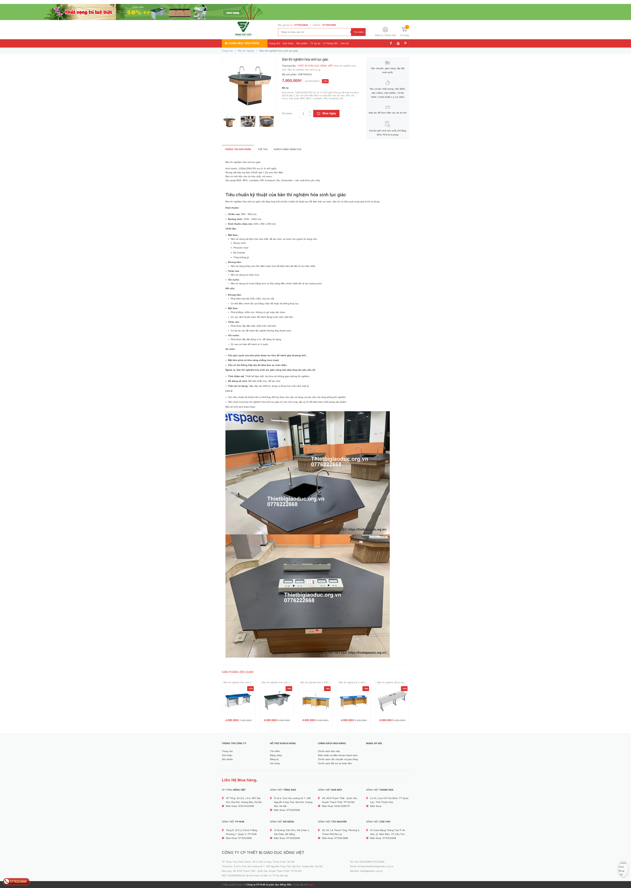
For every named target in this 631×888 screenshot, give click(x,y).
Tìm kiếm (275, 751)
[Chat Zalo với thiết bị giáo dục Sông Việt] (623, 868)
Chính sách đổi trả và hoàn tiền (335, 763)
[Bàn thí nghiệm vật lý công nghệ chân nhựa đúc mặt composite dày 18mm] (392, 701)
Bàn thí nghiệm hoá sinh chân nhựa (281, 682)
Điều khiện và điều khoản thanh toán (338, 755)
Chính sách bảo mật (329, 751)
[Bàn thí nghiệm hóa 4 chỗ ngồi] (315, 701)
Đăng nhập (390, 35)
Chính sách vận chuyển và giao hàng (338, 759)
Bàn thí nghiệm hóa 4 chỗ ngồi (316, 682)
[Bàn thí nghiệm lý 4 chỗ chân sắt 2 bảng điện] (354, 701)
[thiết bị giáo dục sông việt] (158, 11)
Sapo (311, 884)
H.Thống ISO (330, 43)
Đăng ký (379, 35)
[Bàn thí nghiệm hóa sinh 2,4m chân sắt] (238, 701)
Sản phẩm (302, 43)
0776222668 (301, 25)
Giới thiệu (288, 43)
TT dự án (315, 43)
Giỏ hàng (275, 763)
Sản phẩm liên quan (237, 672)
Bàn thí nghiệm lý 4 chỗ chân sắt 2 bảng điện (363, 682)
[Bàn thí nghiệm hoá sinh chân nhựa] (277, 701)
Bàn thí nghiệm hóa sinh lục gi (304, 69)
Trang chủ (274, 43)
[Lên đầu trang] (625, 878)
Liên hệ (344, 43)
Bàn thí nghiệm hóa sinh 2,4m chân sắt (244, 682)
